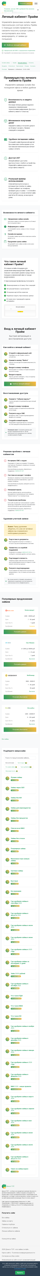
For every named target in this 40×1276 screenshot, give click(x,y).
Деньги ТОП (10, 1186)
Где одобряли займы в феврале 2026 (19, 1075)
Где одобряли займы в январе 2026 (22, 1051)
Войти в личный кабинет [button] (16, 45)
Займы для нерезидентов (21, 808)
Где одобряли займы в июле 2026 (22, 1145)
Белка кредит (29, 610)
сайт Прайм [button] (20, 355)
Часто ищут (22, 763)
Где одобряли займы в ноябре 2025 (22, 1027)
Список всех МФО (18, 828)
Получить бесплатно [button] (20, 697)
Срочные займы (17, 871)
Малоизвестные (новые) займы (20, 859)
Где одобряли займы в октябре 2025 (19, 984)
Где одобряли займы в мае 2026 (21, 1121)
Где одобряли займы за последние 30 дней (20, 962)
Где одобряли (26, 767)
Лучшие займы (16, 777)
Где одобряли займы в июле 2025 (22, 926)
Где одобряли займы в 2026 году (21, 1063)
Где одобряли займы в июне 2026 (22, 1133)
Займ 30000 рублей (18, 973)
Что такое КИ (16, 1016)
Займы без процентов (19, 818)
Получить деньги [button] (25, 3)
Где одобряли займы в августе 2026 (19, 1157)
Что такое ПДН (17, 996)
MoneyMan (30, 708)
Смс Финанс (30, 643)
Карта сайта (6, 1253)
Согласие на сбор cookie (10, 1256)
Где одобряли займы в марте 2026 (22, 1097)
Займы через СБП (17, 787)
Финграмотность (11, 771)
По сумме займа (11, 767)
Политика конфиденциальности (23, 1253)
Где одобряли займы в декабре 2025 (19, 1039)
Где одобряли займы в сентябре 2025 (19, 902)
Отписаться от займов (10, 1228)
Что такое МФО (17, 1006)
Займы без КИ (16, 798)
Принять (20, 1272)
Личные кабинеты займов (11, 1231)
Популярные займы (18, 848)
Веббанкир (30, 675)
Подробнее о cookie (20, 1268)
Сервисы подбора (8, 1224)
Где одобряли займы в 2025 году (21, 950)
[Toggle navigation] (36, 3)
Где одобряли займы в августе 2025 (19, 914)
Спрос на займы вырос (19, 1169)
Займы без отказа (18, 838)
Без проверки (16, 891)
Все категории (10, 763)
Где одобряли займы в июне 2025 (22, 938)
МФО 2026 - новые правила (21, 1086)
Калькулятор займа (9, 1239)
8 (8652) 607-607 (19, 471)
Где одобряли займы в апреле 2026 (22, 1109)
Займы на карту (7, 1221)
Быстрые (14, 881)
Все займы (5, 739)
